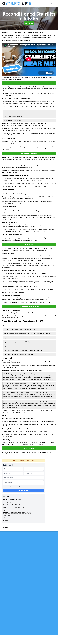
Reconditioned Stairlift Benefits (12, 505)
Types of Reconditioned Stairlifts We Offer (15, 510)
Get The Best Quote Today (29, 153)
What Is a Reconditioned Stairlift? (12, 500)
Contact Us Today (29, 244)
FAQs (4, 518)
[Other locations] (50, 3)
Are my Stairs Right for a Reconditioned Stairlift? (17, 512)
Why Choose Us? (7, 502)
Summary (6, 520)
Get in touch (29, 23)
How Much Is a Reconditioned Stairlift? (14, 507)
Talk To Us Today (29, 448)
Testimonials (6, 515)
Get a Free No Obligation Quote (29, 306)
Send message (23, 490)
